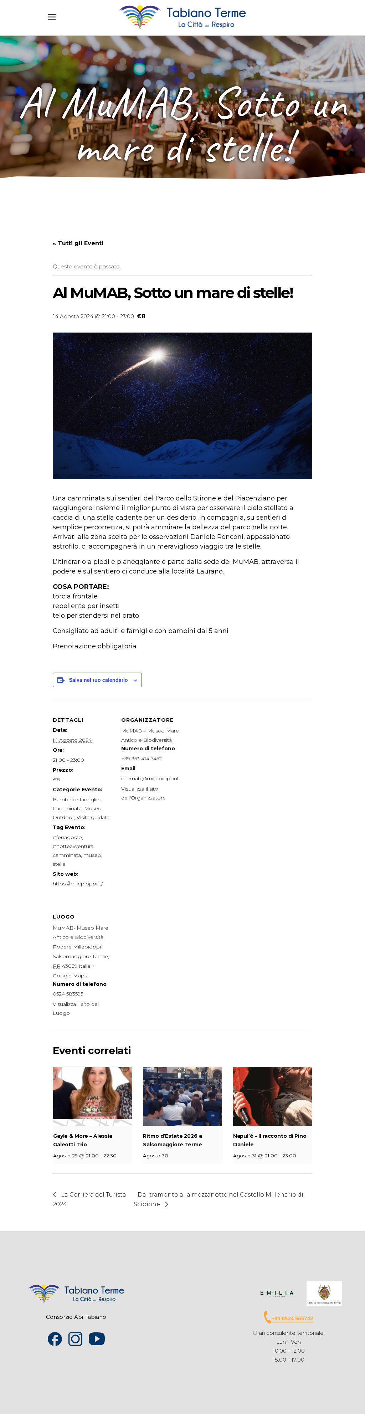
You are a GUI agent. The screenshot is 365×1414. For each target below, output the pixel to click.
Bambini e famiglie (76, 799)
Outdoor (63, 817)
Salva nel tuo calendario (98, 679)
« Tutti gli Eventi (78, 243)
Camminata (67, 808)
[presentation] (92, 1096)
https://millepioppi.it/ (78, 883)
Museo (93, 808)
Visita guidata (93, 817)
